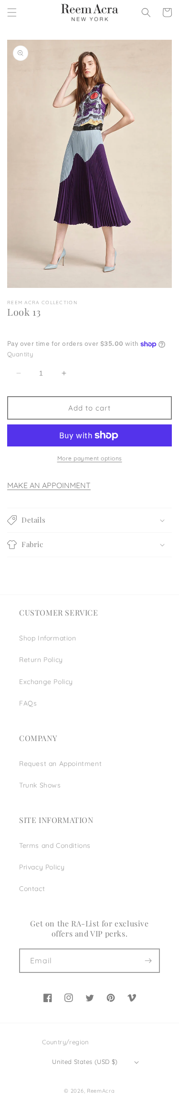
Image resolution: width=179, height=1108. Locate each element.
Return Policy (41, 659)
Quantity (20, 354)
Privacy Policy (41, 867)
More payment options (89, 458)
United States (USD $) (84, 1061)
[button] (11, 12)
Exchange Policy (46, 681)
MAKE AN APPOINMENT (49, 485)
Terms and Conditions (55, 845)
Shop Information (47, 638)
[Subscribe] (147, 960)
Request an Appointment (60, 763)
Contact (32, 888)
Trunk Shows (40, 785)
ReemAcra (101, 1090)
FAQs (28, 703)
